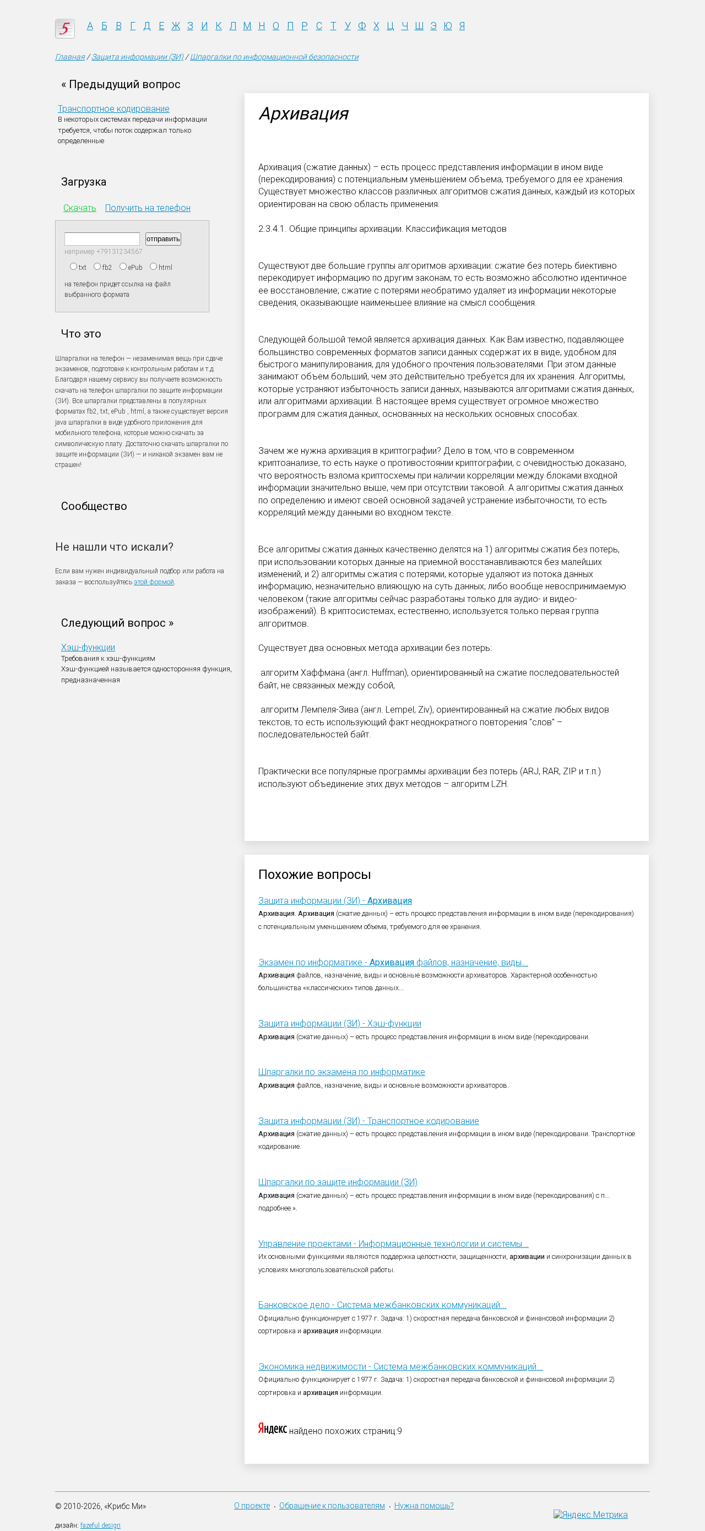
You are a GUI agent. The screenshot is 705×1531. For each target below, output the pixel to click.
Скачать (79, 208)
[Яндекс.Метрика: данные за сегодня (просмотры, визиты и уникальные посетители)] (591, 1515)
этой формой (154, 582)
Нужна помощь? (424, 1505)
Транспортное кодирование (114, 109)
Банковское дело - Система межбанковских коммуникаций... (382, 1305)
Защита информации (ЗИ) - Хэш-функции (339, 1023)
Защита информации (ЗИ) (137, 56)
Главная (70, 56)
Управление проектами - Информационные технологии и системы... (393, 1244)
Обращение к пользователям (332, 1505)
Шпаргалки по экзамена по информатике (341, 1072)
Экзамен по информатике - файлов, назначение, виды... (393, 962)
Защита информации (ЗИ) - (335, 900)
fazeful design (100, 1525)
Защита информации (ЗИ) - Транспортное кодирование (368, 1121)
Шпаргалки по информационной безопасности (274, 56)
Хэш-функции (88, 647)
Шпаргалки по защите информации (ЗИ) (337, 1182)
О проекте (252, 1505)
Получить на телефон (148, 208)
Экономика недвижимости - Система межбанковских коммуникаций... (400, 1366)
